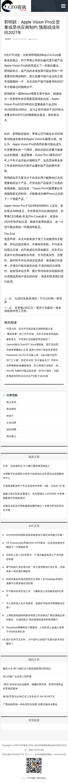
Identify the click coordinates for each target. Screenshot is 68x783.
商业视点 (11, 436)
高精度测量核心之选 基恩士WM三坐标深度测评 (32, 349)
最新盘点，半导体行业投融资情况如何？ (28, 339)
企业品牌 (11, 422)
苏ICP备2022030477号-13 (14, 754)
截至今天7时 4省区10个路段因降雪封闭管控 (27, 668)
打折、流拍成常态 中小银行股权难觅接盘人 (26, 465)
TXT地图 (31, 778)
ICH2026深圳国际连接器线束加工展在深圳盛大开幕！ (35, 535)
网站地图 (41, 778)
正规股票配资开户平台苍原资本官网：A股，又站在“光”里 (34, 485)
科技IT (8, 38)
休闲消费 (11, 429)
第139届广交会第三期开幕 (17, 676)
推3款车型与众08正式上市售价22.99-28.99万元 (29, 696)
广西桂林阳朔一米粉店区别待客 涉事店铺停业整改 (30, 704)
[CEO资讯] (16, 10)
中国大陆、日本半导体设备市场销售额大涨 (29, 328)
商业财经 (11, 409)
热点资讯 (11, 402)
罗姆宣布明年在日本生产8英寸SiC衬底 (27, 376)
